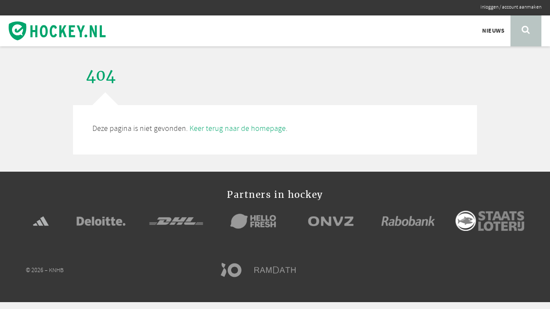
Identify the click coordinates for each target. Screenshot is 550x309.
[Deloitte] (101, 221)
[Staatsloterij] (489, 221)
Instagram (503, 270)
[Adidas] (41, 221)
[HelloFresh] (253, 221)
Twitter (486, 270)
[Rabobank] (408, 221)
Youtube (519, 270)
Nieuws (493, 31)
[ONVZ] (331, 221)
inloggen (489, 7)
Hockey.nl (57, 30)
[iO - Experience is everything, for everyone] (235, 270)
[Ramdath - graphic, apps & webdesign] (279, 270)
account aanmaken (521, 7)
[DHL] (176, 221)
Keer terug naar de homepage (237, 129)
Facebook (470, 270)
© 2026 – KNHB (45, 271)
